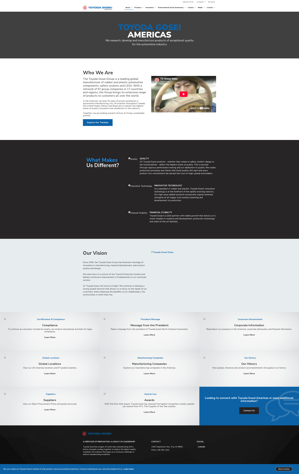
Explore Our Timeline (97, 122)
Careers (191, 7)
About (128, 7)
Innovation (150, 7)
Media (200, 7)
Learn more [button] (129, 469)
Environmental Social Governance (171, 7)
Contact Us (249, 410)
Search (212, 2)
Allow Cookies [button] (284, 469)
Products (138, 7)
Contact (210, 7)
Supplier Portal (188, 2)
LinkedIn (201, 447)
